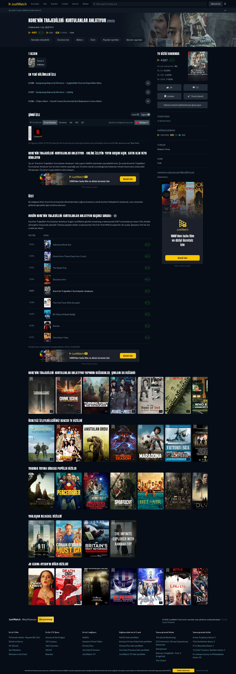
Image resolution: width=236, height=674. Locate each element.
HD (76, 122)
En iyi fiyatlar (50, 122)
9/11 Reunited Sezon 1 (203, 645)
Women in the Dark (18, 654)
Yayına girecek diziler (202, 632)
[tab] (89, 83)
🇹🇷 (141, 122)
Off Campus (51, 641)
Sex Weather (15, 650)
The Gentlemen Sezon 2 (204, 641)
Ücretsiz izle (63, 39)
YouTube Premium (91, 650)
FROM (48, 650)
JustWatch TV (89, 654)
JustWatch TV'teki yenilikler (132, 654)
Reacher (49, 654)
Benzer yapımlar (134, 39)
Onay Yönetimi (168, 622)
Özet (93, 39)
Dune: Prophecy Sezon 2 (204, 637)
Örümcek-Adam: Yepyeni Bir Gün (24, 637)
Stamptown (161, 648)
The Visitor (161, 660)
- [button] (64, 83)
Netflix (85, 637)
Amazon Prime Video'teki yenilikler (135, 641)
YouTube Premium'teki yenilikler (134, 650)
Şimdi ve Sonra (16, 641)
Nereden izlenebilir (40, 39)
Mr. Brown (14, 645)
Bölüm (80, 39)
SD (82, 122)
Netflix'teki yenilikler (129, 637)
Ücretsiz (63, 122)
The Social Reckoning (165, 637)
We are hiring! (45, 619)
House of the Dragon (55, 637)
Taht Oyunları (51, 645)
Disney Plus (87, 645)
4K (71, 122)
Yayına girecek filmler (165, 632)
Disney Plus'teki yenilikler (131, 645)
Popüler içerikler (111, 39)
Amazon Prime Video (92, 641)
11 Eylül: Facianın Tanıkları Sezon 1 (209, 650)
